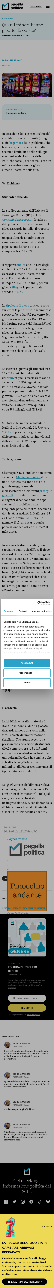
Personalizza (25, 672)
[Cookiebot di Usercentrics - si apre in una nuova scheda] (38, 603)
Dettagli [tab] (23, 611)
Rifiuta (27, 682)
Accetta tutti (27, 663)
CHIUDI (48, 1226)
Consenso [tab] (8, 611)
